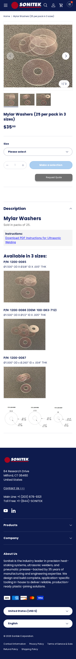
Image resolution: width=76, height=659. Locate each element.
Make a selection (50, 165)
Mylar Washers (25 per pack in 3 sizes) (33, 16)
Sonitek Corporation (22, 636)
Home (7, 16)
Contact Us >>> (14, 488)
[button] (61, 5)
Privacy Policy (36, 643)
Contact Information (15, 643)
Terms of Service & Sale (59, 643)
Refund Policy (11, 649)
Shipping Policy (30, 649)
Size (6, 144)
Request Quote (54, 177)
